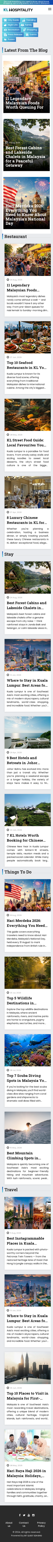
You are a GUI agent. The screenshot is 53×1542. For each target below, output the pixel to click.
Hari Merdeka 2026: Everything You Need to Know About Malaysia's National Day (26, 215)
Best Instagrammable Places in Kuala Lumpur (25, 1240)
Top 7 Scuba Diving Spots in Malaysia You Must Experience (26, 1078)
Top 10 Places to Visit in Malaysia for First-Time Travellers (27, 1395)
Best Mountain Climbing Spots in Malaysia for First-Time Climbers (23, 1155)
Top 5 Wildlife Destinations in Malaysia (20, 1000)
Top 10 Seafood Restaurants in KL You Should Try (26, 365)
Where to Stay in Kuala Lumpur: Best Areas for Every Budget (27, 683)
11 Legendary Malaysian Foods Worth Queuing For (24, 103)
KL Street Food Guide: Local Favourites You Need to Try (25, 442)
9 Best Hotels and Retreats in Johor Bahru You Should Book (23, 760)
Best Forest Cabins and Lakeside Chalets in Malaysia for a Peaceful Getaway (25, 157)
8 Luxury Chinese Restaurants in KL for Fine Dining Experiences (25, 520)
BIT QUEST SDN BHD (33, 1535)
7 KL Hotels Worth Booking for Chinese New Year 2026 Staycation (25, 837)
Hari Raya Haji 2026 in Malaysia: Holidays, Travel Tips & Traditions (26, 1473)
